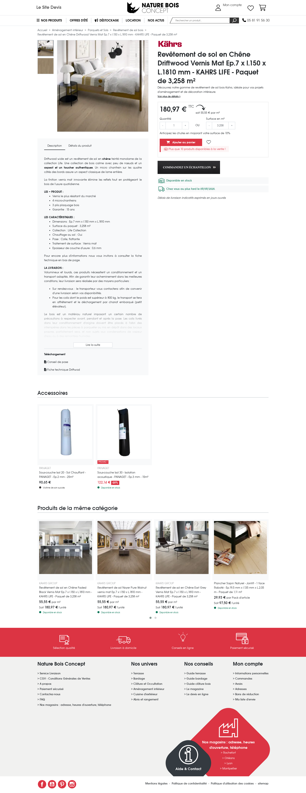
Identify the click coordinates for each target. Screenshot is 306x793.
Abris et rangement (145, 699)
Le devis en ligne (197, 694)
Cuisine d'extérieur (145, 694)
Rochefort (229, 752)
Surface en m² (215, 119)
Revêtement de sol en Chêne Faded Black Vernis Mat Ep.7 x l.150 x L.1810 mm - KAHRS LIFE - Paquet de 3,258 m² (65, 592)
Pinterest (62, 784)
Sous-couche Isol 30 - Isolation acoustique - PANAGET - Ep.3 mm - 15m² (122, 475)
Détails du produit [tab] (80, 145)
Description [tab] (54, 145)
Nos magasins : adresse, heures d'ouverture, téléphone (75, 705)
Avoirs (239, 684)
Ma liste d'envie (245, 699)
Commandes (243, 678)
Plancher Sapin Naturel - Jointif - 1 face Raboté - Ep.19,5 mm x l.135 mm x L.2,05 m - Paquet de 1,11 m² (239, 588)
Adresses (241, 689)
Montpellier (229, 768)
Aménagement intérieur (68, 30)
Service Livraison (50, 673)
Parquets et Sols (98, 30)
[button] (150, 618)
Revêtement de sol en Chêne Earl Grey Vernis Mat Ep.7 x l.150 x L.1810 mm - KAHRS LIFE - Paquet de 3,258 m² (181, 592)
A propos (45, 684)
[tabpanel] (93, 264)
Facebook (42, 784)
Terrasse (138, 673)
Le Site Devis (48, 7)
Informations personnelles (252, 673)
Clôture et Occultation (147, 684)
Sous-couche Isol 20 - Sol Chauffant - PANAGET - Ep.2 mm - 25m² (62, 475)
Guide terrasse (196, 673)
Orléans (230, 758)
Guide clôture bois (199, 684)
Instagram (72, 784)
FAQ (42, 699)
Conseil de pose (57, 362)
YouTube (52, 784)
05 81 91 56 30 (258, 20)
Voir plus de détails (168, 96)
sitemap (263, 783)
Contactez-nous (50, 694)
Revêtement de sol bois (128, 30)
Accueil (42, 30)
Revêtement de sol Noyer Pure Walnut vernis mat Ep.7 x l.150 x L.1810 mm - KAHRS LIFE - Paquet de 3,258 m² (122, 592)
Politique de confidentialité (190, 783)
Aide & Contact (188, 769)
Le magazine (195, 689)
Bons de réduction (247, 694)
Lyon (230, 763)
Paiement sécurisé (51, 689)
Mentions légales (156, 783)
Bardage (139, 678)
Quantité (165, 119)
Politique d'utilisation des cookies (233, 783)
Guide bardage (197, 678)
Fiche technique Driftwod (63, 369)
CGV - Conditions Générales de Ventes (65, 678)
